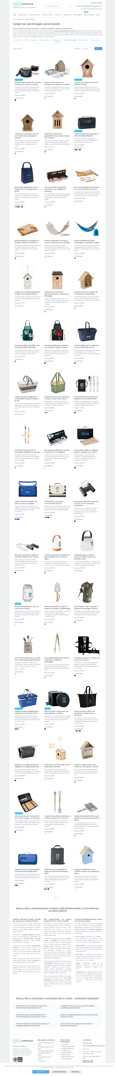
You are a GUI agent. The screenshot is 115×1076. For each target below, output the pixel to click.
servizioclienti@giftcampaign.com (89, 6)
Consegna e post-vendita (67, 1048)
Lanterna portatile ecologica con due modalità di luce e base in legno (57, 557)
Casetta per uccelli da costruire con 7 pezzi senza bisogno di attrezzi (27, 136)
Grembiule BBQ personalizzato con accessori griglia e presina (56, 346)
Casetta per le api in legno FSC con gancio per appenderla (86, 293)
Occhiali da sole (18, 40)
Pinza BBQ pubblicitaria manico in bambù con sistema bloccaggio (56, 660)
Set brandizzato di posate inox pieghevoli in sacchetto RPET (86, 398)
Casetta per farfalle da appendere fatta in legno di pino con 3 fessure (56, 136)
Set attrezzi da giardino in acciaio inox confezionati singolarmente (28, 659)
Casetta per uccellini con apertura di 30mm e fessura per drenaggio (56, 294)
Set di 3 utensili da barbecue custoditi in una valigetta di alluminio (55, 189)
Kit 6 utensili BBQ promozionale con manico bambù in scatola (86, 188)
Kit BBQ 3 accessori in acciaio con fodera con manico (87, 659)
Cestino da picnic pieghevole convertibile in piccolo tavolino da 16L (26, 399)
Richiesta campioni (65, 1054)
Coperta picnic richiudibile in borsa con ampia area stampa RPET (56, 871)
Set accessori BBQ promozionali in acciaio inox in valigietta (56, 451)
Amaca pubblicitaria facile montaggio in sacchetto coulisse (86, 241)
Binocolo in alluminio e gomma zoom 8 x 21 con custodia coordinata (86, 503)
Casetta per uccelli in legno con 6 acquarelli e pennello (57, 766)
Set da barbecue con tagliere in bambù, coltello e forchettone (27, 241)
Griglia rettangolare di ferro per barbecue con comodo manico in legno (87, 818)
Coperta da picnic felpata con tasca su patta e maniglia (26, 502)
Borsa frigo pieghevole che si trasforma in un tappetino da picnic (26, 189)
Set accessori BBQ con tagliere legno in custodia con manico (86, 451)
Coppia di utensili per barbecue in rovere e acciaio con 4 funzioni (57, 817)
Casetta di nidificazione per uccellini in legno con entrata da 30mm (86, 871)
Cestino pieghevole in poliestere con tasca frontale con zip (86, 346)
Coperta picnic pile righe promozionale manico (53, 502)
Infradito (26, 40)
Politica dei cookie (95, 1066)
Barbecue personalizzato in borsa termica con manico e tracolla (28, 83)
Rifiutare (75, 1071)
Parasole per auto (56, 40)
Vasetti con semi (94, 40)
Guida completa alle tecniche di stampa (46, 1043)
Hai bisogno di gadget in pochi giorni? (45, 1047)
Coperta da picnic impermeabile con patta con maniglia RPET (27, 870)
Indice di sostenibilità (66, 1058)
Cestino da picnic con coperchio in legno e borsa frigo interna (56, 398)
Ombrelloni (57, 42)
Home (14, 19)
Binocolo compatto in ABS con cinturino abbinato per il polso (27, 556)
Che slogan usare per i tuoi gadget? (44, 1053)
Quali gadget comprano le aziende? (44, 1058)
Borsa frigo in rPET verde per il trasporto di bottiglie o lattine (86, 607)
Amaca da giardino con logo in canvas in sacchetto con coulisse (57, 241)
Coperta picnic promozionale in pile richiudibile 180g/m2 (86, 135)
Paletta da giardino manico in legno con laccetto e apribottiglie (57, 607)
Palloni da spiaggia (45, 40)
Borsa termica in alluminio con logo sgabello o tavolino (56, 712)
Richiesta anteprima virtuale (68, 1046)
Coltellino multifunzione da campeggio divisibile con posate (27, 451)
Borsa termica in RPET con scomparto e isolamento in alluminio (84, 713)
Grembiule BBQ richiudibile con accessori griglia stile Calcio (27, 346)
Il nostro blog (42, 1061)
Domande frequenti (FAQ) (67, 1056)
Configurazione (59, 1071)
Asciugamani (34, 40)
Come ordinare (64, 1044)
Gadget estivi (21, 19)
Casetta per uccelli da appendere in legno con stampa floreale (27, 293)
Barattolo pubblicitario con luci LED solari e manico (27, 607)
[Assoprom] (18, 1059)
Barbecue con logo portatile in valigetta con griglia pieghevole (27, 766)
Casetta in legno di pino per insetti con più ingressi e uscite (86, 766)
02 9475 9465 (96, 3)
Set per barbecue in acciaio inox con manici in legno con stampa (27, 817)
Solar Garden (79, 977)
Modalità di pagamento (67, 1052)
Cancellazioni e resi (66, 1050)
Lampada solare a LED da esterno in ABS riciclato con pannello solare (85, 557)
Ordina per (77, 48)
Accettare (41, 1071)
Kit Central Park (87, 949)
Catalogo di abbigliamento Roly (46, 1050)
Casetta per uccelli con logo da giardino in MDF (86, 83)
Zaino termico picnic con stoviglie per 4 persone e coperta (57, 83)
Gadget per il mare (83, 40)
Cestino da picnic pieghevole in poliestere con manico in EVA (27, 712)
